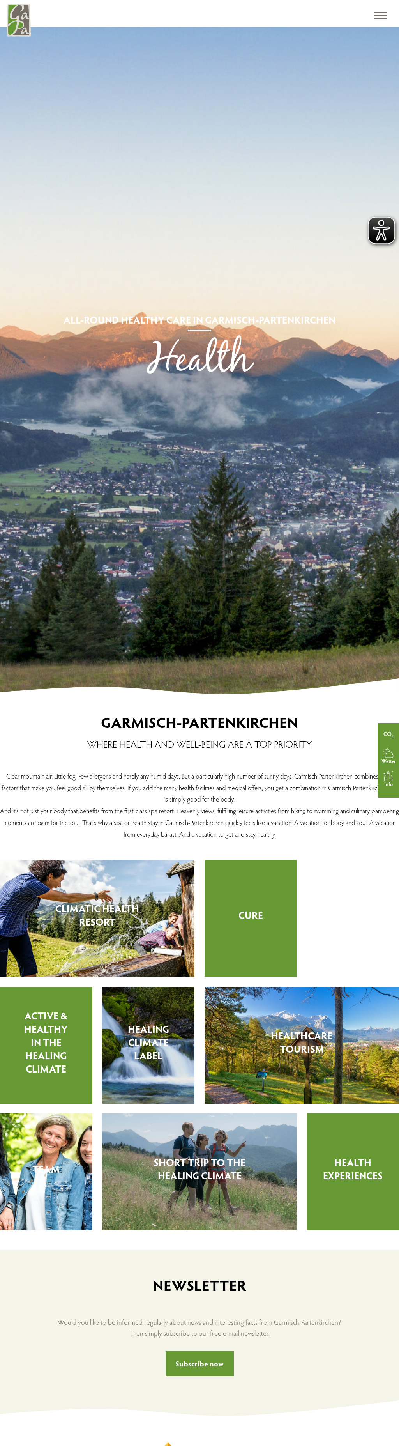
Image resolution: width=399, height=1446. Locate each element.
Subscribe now (199, 1363)
